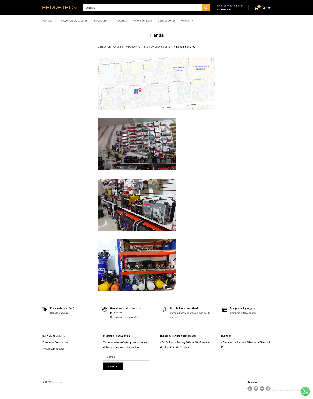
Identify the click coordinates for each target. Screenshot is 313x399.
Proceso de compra (53, 348)
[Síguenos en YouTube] (262, 388)
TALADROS (120, 20)
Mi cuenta (223, 9)
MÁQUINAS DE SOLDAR (74, 20)
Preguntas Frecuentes (55, 342)
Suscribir (113, 366)
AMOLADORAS (101, 20)
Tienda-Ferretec (185, 46)
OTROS (185, 20)
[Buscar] (206, 7)
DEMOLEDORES (167, 20)
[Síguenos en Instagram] (256, 388)
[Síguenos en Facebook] (249, 388)
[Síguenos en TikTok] (268, 388)
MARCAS (47, 20)
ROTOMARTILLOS (142, 20)
